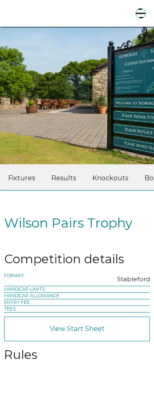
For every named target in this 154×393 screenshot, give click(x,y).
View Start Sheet (77, 329)
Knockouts (110, 178)
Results (63, 178)
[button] (141, 13)
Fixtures (21, 178)
